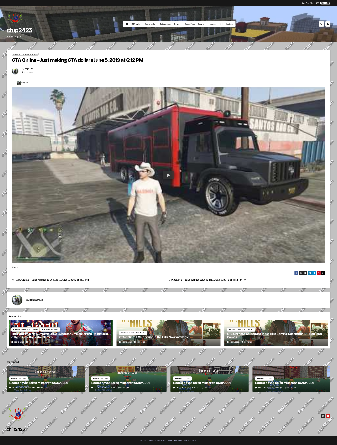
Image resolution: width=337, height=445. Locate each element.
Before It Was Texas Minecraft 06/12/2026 (120, 383)
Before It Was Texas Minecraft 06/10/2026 (284, 383)
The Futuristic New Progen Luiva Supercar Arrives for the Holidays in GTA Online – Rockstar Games (59, 335)
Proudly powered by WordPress (153, 440)
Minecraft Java (19, 378)
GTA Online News (50, 329)
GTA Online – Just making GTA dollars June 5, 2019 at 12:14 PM (205, 279)
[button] (321, 24)
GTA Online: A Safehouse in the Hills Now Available (154, 337)
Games (177, 24)
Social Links (150, 24)
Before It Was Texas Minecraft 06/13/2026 (38, 383)
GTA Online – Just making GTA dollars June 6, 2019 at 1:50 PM (52, 279)
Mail (221, 24)
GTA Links (135, 24)
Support (202, 24)
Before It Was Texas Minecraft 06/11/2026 (202, 383)
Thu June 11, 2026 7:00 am (187, 388)
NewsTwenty (178, 440)
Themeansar (191, 440)
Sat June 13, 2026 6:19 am (23, 388)
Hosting (229, 24)
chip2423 (19, 30)
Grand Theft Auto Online (26, 54)
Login (212, 24)
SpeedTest (190, 24)
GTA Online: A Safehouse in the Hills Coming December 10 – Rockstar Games (274, 335)
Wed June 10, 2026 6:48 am (270, 388)
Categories (165, 24)
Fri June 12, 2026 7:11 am (105, 388)
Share (15, 267)
